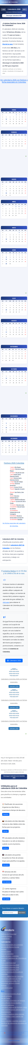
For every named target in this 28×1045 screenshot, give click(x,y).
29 (6, 263)
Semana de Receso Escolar (10, 947)
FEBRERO (14, 132)
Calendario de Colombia (9, 2)
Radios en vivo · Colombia (10, 956)
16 (6, 427)
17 (6, 332)
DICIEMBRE (14, 438)
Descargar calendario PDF (14, 15)
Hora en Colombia (7, 954)
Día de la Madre (6, 996)
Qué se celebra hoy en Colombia (12, 976)
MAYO (14, 227)
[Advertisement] (14, 282)
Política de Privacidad (8, 963)
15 (6, 259)
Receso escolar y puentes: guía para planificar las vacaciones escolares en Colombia (14, 1023)
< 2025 (3, 9)
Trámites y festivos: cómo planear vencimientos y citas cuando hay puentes (12, 1016)
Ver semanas (6, 882)
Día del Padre (5, 998)
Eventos (3, 949)
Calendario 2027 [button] (14, 728)
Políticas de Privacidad (8, 934)
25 (18, 450)
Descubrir (6, 865)
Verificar (5, 848)
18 (6, 239)
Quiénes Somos (6, 936)
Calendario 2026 (14, 9)
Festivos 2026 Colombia (14, 463)
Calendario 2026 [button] (14, 686)
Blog (2, 991)
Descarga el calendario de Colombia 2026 (14, 777)
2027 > (24, 9)
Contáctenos (5, 938)
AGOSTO (14, 320)
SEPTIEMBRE (14, 346)
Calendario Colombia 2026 (10, 967)
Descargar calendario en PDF (11, 979)
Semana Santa (6, 951)
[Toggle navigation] (26, 2)
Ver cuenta (6, 899)
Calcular (5, 831)
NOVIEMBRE (14, 416)
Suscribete (22, 912)
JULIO (14, 298)
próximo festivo (9, 571)
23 (6, 193)
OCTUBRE (14, 369)
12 (6, 119)
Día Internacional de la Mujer (11, 994)
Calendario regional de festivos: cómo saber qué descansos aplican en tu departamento (14, 1009)
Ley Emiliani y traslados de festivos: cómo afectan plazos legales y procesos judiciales (13, 1002)
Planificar (5, 814)
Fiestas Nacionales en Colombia (12, 945)
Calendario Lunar (7, 988)
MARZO (14, 179)
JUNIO (14, 250)
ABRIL (14, 201)
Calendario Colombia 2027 (10, 970)
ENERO (14, 110)
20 (6, 309)
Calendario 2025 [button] (14, 707)
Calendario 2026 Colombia (14, 1040)
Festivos (3, 985)
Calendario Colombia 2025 (10, 965)
